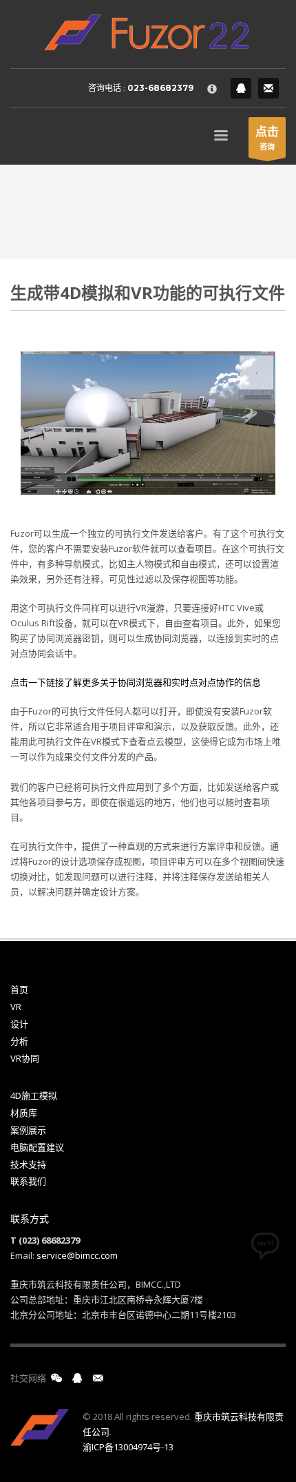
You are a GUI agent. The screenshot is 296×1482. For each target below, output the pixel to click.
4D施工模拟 (33, 1095)
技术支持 (28, 1164)
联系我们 (28, 1181)
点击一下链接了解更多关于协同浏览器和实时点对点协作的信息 (135, 682)
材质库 (23, 1113)
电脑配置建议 (37, 1147)
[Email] (268, 88)
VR (15, 1006)
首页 (19, 989)
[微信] (56, 1378)
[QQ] (241, 88)
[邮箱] (97, 1378)
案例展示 (28, 1130)
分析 (19, 1041)
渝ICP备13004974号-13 (128, 1447)
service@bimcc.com (77, 1255)
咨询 (267, 137)
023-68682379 (160, 88)
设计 (19, 1024)
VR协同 (24, 1058)
